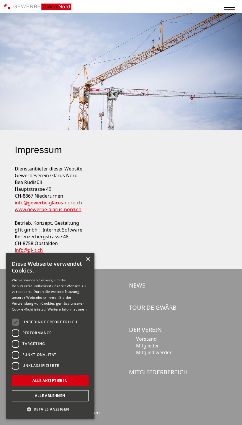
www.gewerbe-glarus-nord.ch (48, 209)
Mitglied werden (154, 352)
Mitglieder (147, 346)
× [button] (88, 259)
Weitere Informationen (67, 309)
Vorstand (146, 339)
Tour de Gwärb (152, 307)
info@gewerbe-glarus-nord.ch (48, 202)
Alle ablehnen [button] (50, 395)
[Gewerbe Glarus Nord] (37, 6)
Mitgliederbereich (158, 372)
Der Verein (145, 330)
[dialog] (50, 336)
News (137, 285)
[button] (50, 409)
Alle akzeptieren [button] (50, 380)
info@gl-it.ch (29, 250)
